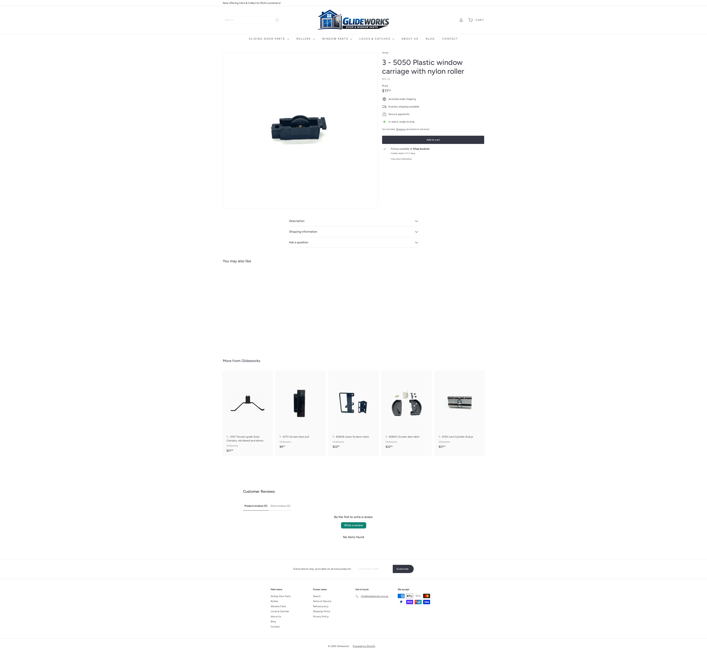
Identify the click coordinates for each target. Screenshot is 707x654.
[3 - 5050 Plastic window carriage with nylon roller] (243, 308)
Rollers (304, 38)
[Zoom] (300, 130)
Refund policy (320, 606)
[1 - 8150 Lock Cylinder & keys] (459, 411)
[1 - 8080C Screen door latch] (406, 411)
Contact (450, 38)
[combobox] (252, 20)
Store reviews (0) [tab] (280, 505)
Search (317, 596)
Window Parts (335, 38)
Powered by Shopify (364, 646)
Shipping (400, 129)
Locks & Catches (375, 38)
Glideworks (250, 361)
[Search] (277, 20)
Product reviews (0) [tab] (256, 505)
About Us (410, 38)
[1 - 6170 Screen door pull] (300, 411)
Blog (430, 38)
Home (385, 52)
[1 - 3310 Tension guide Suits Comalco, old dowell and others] (247, 413)
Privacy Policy (321, 616)
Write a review (353, 525)
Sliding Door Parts (267, 38)
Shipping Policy (321, 611)
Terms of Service (322, 601)
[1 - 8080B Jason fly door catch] (353, 411)
